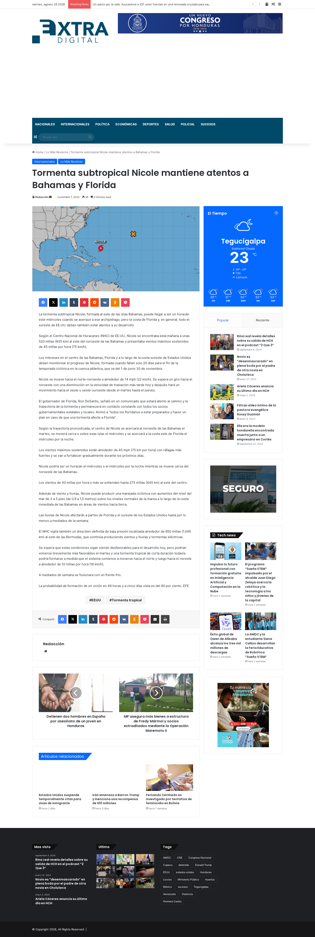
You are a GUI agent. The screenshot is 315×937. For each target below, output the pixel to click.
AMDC (167, 857)
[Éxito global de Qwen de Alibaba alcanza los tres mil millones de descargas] (225, 621)
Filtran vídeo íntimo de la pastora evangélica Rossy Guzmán (256, 409)
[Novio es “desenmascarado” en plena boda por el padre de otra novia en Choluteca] (222, 363)
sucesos (183, 886)
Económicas (126, 124)
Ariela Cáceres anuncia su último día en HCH (255, 388)
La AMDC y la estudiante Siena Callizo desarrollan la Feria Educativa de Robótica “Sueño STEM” (260, 645)
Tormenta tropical (127, 600)
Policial (188, 124)
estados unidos (185, 872)
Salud (170, 124)
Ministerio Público (188, 879)
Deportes (151, 124)
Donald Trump (203, 865)
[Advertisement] (157, 86)
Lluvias (167, 879)
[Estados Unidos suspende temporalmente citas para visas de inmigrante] (62, 777)
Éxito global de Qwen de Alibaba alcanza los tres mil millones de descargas (225, 643)
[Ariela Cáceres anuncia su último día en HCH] (222, 392)
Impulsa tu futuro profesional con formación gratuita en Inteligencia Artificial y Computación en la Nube (225, 577)
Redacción (41, 197)
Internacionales (75, 124)
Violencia (187, 894)
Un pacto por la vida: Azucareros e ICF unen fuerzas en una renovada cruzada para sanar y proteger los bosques (168, 4)
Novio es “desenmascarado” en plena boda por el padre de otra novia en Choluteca (256, 366)
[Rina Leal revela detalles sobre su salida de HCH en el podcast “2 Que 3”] (222, 342)
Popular (223, 320)
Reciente (262, 320)
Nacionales (45, 124)
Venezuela (169, 894)
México (167, 886)
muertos (210, 879)
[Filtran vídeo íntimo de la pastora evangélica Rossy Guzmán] (222, 411)
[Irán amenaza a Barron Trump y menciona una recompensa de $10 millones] (116, 777)
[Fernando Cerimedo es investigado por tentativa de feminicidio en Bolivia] (169, 777)
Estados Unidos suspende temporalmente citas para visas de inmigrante (60, 799)
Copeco (167, 865)
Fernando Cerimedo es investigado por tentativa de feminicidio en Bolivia (169, 799)
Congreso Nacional (199, 857)
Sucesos (208, 124)
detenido (183, 865)
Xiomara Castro (172, 901)
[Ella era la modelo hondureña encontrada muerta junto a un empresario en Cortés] (222, 432)
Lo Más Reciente (57, 152)
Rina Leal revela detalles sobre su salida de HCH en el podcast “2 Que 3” (256, 340)
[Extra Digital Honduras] (71, 31)
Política (102, 124)
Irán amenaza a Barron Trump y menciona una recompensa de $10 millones (115, 799)
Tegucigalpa (201, 886)
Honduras (206, 872)
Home (39, 152)
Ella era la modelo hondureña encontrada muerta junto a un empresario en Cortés (255, 433)
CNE (179, 857)
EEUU (96, 600)
